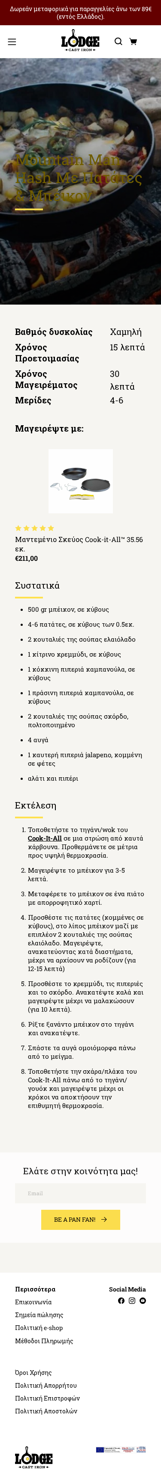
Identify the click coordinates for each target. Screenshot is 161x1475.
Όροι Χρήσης (33, 1373)
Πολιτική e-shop (39, 1328)
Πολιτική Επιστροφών (47, 1398)
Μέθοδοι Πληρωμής (44, 1341)
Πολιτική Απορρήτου (46, 1385)
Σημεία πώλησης (39, 1315)
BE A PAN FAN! (74, 1219)
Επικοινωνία (33, 1302)
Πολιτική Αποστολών (46, 1411)
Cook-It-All (45, 838)
